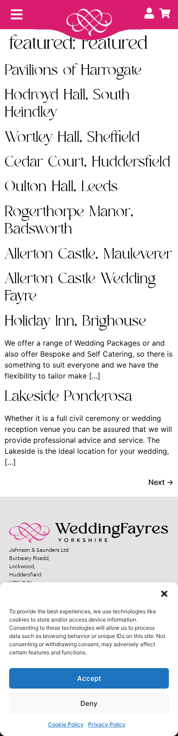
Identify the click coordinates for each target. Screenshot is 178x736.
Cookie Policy (66, 724)
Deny (89, 703)
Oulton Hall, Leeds (61, 186)
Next (160, 482)
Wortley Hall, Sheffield (72, 137)
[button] (164, 593)
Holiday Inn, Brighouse (75, 321)
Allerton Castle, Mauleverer (88, 254)
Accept (89, 678)
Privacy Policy (107, 724)
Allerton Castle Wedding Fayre (80, 288)
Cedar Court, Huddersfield (87, 162)
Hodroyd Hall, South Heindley (67, 104)
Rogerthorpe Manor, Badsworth (69, 220)
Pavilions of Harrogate (73, 70)
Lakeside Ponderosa (68, 396)
